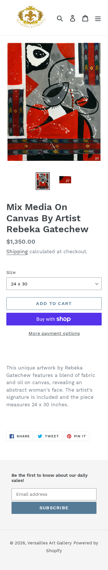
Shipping (17, 251)
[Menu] (98, 17)
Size (11, 272)
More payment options (54, 333)
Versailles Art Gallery (49, 543)
